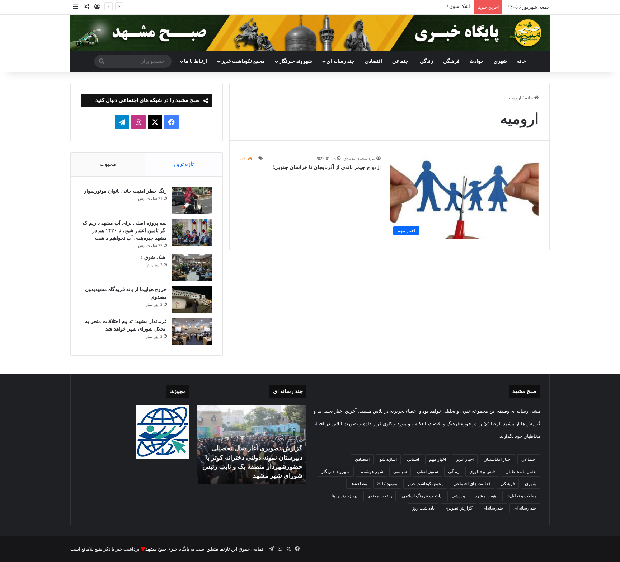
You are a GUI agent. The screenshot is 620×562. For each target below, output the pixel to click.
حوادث (477, 61)
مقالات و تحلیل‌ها (521, 495)
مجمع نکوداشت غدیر (243, 61)
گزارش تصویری (459, 508)
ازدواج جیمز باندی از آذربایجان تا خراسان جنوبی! (326, 167)
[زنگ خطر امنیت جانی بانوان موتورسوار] (192, 200)
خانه (521, 61)
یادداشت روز (423, 508)
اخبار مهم (437, 459)
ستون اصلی (427, 471)
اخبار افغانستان (497, 459)
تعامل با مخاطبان (521, 471)
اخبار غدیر (465, 459)
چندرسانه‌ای (493, 508)
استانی (413, 459)
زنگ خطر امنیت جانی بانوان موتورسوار (125, 191)
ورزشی (458, 495)
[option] (251, 444)
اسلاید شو (388, 459)
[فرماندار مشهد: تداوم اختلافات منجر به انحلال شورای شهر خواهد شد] (192, 331)
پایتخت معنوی (379, 495)
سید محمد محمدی (359, 158)
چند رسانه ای (340, 61)
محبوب (108, 164)
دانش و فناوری (482, 471)
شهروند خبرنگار (335, 471)
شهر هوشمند (371, 471)
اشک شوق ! (458, 6)
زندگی (426, 61)
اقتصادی (373, 61)
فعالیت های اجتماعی (472, 483)
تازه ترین (184, 164)
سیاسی (400, 471)
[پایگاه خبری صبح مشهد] (310, 33)
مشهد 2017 (387, 483)
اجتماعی (401, 61)
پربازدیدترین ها (344, 495)
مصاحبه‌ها (358, 483)
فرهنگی (451, 61)
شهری (500, 61)
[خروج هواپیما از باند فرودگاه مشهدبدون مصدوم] (192, 299)
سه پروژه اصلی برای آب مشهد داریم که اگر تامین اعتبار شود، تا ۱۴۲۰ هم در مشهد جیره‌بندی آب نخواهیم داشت (124, 230)
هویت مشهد (485, 495)
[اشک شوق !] (192, 267)
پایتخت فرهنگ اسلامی (421, 495)
